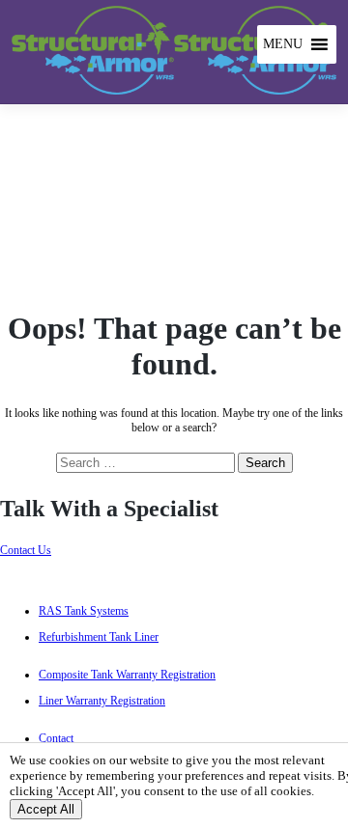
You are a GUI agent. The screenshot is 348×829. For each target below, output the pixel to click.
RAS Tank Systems (84, 611)
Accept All (45, 809)
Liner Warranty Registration (102, 700)
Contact (56, 738)
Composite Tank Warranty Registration (127, 674)
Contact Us (25, 550)
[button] (283, 44)
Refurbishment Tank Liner (99, 637)
